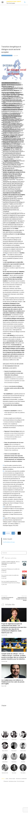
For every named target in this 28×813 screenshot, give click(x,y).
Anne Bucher (23, 761)
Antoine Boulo (14, 761)
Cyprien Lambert (23, 750)
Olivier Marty (14, 772)
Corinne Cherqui (23, 739)
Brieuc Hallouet (5, 750)
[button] (24, 2)
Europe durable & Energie (7, 55)
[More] (19, 533)
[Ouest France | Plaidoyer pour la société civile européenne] (24, 570)
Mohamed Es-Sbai (5, 772)
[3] (3, 507)
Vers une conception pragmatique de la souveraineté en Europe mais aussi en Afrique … (11, 582)
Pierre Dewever (14, 750)
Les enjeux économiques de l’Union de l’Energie (7, 598)
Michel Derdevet (5, 739)
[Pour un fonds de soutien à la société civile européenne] (24, 576)
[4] (3, 518)
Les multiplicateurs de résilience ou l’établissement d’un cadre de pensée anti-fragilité (12, 682)
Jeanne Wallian (5, 761)
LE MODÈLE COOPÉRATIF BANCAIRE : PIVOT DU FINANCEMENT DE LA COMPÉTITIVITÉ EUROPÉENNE (10, 563)
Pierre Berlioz (23, 772)
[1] (3, 465)
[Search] (25, 552)
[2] (3, 471)
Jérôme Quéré (13, 739)
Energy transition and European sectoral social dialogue (21, 599)
